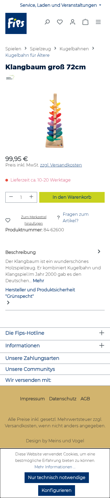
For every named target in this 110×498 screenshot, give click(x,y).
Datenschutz (62, 398)
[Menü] (98, 23)
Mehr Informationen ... (55, 467)
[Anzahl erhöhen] (31, 197)
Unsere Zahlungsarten (32, 358)
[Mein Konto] (72, 22)
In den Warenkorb (72, 197)
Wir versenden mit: (28, 380)
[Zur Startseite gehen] (18, 23)
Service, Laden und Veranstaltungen (59, 5)
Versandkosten (21, 425)
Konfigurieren (57, 490)
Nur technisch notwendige (56, 477)
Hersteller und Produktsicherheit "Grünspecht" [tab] (40, 293)
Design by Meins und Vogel (55, 440)
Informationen (22, 346)
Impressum (32, 398)
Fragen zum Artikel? (76, 217)
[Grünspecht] (55, 77)
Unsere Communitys (30, 369)
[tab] (53, 266)
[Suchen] (47, 23)
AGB (85, 398)
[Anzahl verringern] (11, 197)
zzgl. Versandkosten (61, 165)
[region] (55, 121)
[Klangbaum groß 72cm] (54, 121)
